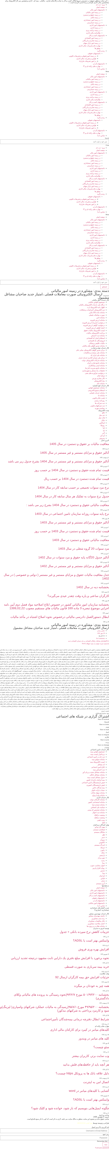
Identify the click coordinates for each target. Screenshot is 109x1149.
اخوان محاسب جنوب (97, 865)
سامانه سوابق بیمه (98, 759)
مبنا (103, 863)
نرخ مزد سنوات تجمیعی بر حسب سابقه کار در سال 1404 (73, 487)
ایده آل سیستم (100, 845)
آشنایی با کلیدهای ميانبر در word (89, 1090)
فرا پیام (102, 876)
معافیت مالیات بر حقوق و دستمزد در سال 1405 (79, 444)
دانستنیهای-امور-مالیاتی (96, 903)
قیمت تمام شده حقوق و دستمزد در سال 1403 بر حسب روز (71, 531)
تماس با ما (101, 69)
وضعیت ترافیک (99, 815)
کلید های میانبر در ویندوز (94, 1038)
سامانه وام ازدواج (98, 795)
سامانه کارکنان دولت (97, 800)
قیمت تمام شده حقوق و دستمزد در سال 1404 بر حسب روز (71, 470)
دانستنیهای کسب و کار (97, 35)
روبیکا (103, 425)
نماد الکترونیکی (99, 381)
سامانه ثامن (100, 318)
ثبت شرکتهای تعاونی (97, 406)
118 (103, 823)
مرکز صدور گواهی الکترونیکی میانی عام (90, 350)
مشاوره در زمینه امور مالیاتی (71, 291)
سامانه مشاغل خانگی (97, 775)
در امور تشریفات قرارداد (87, 61)
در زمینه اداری (95, 28)
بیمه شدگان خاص (99, 788)
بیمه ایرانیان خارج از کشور (95, 780)
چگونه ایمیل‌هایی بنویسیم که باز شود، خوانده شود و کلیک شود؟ (70, 1108)
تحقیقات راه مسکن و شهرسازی (93, 371)
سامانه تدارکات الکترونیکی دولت (93, 360)
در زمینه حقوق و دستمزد (91, 15)
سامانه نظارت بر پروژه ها (96, 926)
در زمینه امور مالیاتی (93, 12)
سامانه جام (101, 383)
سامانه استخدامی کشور (96, 802)
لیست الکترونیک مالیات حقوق (94, 330)
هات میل (102, 418)
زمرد (103, 860)
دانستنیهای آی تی (99, 64)
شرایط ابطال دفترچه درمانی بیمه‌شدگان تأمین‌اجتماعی (75, 1019)
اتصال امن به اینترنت (96, 1082)
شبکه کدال (101, 376)
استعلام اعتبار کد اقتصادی (96, 338)
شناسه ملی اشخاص (98, 807)
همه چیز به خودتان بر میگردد (91, 986)
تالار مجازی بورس (98, 378)
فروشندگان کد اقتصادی (96, 341)
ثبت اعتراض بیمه (99, 770)
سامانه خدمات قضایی (97, 393)
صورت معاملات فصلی (97, 315)
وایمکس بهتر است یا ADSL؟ (91, 940)
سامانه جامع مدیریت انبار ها (95, 368)
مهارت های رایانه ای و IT (91, 66)
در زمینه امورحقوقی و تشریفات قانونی (82, 56)
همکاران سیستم (99, 829)
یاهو (103, 412)
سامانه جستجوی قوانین (96, 388)
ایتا (104, 428)
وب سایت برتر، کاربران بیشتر (90, 1056)
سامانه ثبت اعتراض (98, 335)
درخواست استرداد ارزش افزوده (93, 323)
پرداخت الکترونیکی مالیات (95, 333)
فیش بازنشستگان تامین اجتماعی (93, 782)
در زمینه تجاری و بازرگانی (91, 40)
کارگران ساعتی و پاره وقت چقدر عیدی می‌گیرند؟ (78, 596)
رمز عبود (106, 1134)
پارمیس (102, 855)
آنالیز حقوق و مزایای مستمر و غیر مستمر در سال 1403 (74, 522)
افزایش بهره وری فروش (93, 949)
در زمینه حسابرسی (93, 23)
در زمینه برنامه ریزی (93, 30)
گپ (103, 433)
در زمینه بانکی (95, 17)
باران (103, 881)
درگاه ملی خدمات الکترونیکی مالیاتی (92, 305)
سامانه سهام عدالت (98, 793)
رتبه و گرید (101, 51)
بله (104, 430)
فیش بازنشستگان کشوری (95, 785)
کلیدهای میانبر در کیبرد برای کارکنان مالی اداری (79, 1029)
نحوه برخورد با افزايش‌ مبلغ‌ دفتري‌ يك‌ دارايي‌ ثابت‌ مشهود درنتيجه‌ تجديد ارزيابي (60, 958)
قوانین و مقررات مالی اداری (86, 58)
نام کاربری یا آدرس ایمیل (100, 1127)
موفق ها (97, 48)
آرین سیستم (100, 883)
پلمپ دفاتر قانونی (98, 398)
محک (103, 853)
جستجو (104, 287)
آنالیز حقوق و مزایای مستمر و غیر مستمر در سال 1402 (74, 566)
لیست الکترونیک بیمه (97, 762)
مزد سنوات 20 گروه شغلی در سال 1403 (83, 548)
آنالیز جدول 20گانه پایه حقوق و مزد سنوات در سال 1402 (73, 557)
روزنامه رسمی (99, 401)
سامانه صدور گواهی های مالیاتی (93, 346)
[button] (54, 71)
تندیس (102, 871)
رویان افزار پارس (99, 868)
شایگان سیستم (99, 832)
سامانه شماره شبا (98, 805)
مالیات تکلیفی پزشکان (97, 343)
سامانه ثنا (101, 395)
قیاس (103, 878)
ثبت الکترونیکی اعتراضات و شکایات (92, 310)
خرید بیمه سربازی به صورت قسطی (87, 966)
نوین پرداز (101, 858)
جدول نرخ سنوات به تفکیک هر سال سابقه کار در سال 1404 (72, 496)
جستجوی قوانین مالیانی (96, 302)
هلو (104, 835)
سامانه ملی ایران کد (98, 355)
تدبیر (103, 837)
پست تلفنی (101, 820)
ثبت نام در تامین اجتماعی (96, 757)
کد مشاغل (101, 764)
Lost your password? (102, 1148)
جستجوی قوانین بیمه (97, 752)
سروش (102, 438)
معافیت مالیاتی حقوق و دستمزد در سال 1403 (80, 540)
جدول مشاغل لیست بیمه (96, 777)
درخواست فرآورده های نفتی (95, 373)
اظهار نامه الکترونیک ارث (96, 307)
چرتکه (102, 847)
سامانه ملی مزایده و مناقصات (94, 353)
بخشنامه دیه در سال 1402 (92, 587)
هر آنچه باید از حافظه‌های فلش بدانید (86, 1064)
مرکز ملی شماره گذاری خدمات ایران (92, 358)
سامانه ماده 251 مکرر (97, 312)
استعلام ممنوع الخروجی (96, 390)
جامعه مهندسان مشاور (97, 916)
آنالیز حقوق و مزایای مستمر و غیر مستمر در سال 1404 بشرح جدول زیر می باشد (58, 461)
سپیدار (102, 840)
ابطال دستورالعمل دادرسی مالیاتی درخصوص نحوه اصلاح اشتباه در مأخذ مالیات (59, 617)
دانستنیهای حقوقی (94, 53)
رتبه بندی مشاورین (98, 918)
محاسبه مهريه (100, 408)
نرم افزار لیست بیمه (97, 754)
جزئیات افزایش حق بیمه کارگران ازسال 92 (82, 977)
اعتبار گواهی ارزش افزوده (95, 328)
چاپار (103, 420)
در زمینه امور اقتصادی (92, 38)
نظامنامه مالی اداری (93, 33)
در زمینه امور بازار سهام (91, 43)
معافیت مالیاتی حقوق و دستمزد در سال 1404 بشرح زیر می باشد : (67, 505)
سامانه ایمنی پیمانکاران (96, 365)
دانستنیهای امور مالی (97, 10)
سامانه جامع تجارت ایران (96, 363)
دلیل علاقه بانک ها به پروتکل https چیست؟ (82, 1073)
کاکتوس (102, 842)
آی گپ (102, 436)
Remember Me (102, 1141)
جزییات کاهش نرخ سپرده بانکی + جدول (84, 931)
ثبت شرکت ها (100, 403)
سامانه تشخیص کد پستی (96, 810)
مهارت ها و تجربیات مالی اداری (89, 46)
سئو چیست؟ (101, 1047)
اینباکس (102, 423)
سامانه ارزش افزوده (97, 320)
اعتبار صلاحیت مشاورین (96, 924)
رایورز (102, 850)
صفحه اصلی (100, 7)
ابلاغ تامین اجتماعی (98, 767)
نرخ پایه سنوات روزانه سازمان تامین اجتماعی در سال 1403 (72, 513)
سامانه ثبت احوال (98, 812)
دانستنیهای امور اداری (97, 25)
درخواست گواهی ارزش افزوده (94, 325)
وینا (103, 873)
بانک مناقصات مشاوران (96, 921)
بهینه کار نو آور (100, 827)
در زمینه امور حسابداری (92, 20)
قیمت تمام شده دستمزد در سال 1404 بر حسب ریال (76, 478)
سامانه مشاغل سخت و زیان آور (93, 772)
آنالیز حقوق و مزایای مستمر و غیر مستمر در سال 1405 (74, 452)
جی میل (102, 415)
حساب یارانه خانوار (98, 790)
